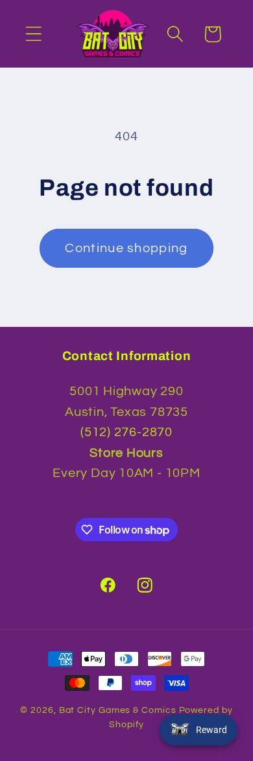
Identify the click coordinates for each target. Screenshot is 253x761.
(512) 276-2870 (126, 432)
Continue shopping (126, 248)
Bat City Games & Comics (117, 710)
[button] (33, 34)
